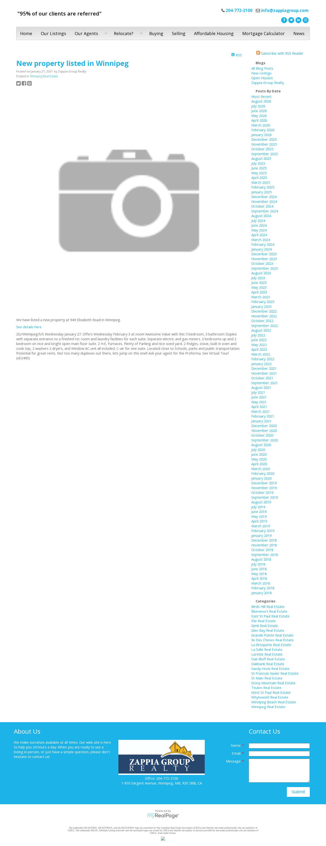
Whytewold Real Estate (269, 697)
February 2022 (262, 358)
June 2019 (259, 511)
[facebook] (283, 19)
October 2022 (262, 320)
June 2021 (259, 397)
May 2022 (259, 344)
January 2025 (261, 191)
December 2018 (264, 540)
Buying (156, 33)
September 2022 (264, 325)
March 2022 (260, 354)
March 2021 (260, 411)
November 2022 (264, 315)
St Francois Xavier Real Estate (275, 673)
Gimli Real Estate (264, 625)
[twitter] (290, 19)
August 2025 (261, 158)
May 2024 (259, 230)
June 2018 (259, 568)
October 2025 (262, 148)
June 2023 (259, 282)
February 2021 (262, 416)
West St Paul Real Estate (271, 692)
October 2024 (262, 206)
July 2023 (258, 277)
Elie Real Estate (263, 620)
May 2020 (259, 459)
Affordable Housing (214, 33)
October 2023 (262, 263)
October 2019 (262, 492)
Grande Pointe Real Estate (272, 635)
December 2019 (264, 482)
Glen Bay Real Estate (267, 630)
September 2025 (264, 153)
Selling (178, 33)
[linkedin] (297, 19)
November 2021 (264, 373)
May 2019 (259, 516)
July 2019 (258, 506)
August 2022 (261, 330)
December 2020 (264, 425)
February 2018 (262, 587)
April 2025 (259, 177)
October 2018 (262, 549)
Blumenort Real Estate (269, 611)
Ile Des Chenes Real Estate (272, 639)
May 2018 (259, 573)
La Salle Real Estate (266, 649)
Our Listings (53, 33)
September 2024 (264, 211)
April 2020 (259, 463)
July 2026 (258, 106)
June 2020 (259, 454)
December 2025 (264, 139)
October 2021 (262, 378)
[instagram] (305, 19)
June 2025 (259, 168)
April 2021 (259, 406)
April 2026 (259, 120)
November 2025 (264, 144)
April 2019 (259, 521)
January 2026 (261, 134)
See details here (29, 326)
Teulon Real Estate (266, 687)
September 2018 (264, 554)
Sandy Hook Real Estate (270, 668)
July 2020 (258, 449)
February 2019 (262, 530)
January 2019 (261, 535)
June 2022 (259, 339)
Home (26, 33)
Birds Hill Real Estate (267, 606)
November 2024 (264, 201)
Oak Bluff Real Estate (268, 659)
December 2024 (264, 196)
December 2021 (264, 368)
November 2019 (264, 487)
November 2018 (264, 545)
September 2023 (264, 268)
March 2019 (260, 525)
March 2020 (260, 468)
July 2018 (258, 564)
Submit (298, 791)
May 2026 (259, 115)
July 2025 (258, 163)
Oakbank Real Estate (267, 663)
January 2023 (261, 306)
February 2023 (262, 301)
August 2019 (261, 502)
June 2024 (259, 225)
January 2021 (261, 420)
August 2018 (261, 559)
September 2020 (264, 440)
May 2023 (259, 287)
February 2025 (262, 187)
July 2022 (258, 335)
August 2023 (261, 273)
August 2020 (261, 444)
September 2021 (264, 382)
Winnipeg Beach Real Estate (273, 702)
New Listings (261, 73)
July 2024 (258, 220)
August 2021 (261, 387)
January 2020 (261, 478)
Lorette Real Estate (267, 654)
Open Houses (262, 77)
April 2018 (259, 578)
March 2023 (260, 296)
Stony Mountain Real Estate (273, 682)
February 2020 (262, 473)
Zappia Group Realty (267, 82)
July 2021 (258, 392)
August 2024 (261, 215)
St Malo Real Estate (267, 678)
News (299, 33)
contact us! (41, 756)
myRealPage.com (163, 816)
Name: (236, 745)
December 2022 (264, 311)
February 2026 (262, 129)
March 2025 (260, 182)
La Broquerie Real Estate (271, 644)
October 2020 (262, 435)
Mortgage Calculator (263, 33)
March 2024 (260, 239)
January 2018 (261, 592)
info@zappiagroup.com (285, 10)
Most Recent (261, 96)
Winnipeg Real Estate (44, 76)
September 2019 (264, 497)
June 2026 (259, 110)
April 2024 (259, 234)
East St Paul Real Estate (270, 616)
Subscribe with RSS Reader (282, 53)
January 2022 (261, 363)
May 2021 (259, 401)
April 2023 (259, 292)
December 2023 (264, 253)
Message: (234, 761)
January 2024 (261, 249)
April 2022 (259, 349)
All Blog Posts (262, 68)
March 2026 (260, 125)
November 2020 (264, 430)
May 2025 (259, 172)
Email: (237, 753)
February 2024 (262, 244)
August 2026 (261, 101)
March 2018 (260, 583)
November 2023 (264, 258)
